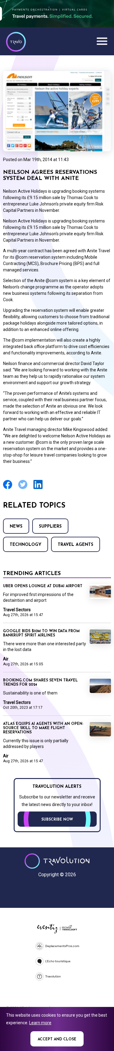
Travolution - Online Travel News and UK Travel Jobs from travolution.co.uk (57, 861)
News (16, 526)
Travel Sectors (17, 610)
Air (6, 659)
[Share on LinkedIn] (38, 488)
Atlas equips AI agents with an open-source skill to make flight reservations (43, 728)
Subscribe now (57, 820)
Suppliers (50, 526)
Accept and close (57, 1039)
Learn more (40, 1022)
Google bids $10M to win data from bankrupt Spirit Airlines (41, 633)
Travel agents (75, 545)
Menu (102, 41)
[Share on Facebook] (7, 488)
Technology (25, 545)
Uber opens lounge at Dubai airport (42, 586)
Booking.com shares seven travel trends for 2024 (40, 683)
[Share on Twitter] (22, 488)
